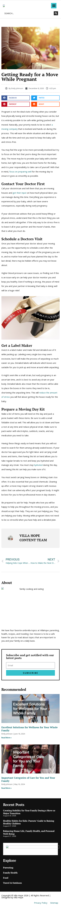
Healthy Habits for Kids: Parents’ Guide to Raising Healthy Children (28, 822)
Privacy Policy (40, 902)
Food (5, 877)
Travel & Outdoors (12, 882)
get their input (19, 192)
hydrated (38, 465)
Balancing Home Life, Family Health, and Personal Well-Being (28, 832)
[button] (53, 5)
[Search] (56, 13)
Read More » (6, 737)
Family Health (10, 872)
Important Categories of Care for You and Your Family (28, 779)
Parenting (8, 867)
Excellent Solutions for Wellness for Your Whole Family (29, 729)
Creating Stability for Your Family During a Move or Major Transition (29, 812)
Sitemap (54, 902)
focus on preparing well (20, 171)
